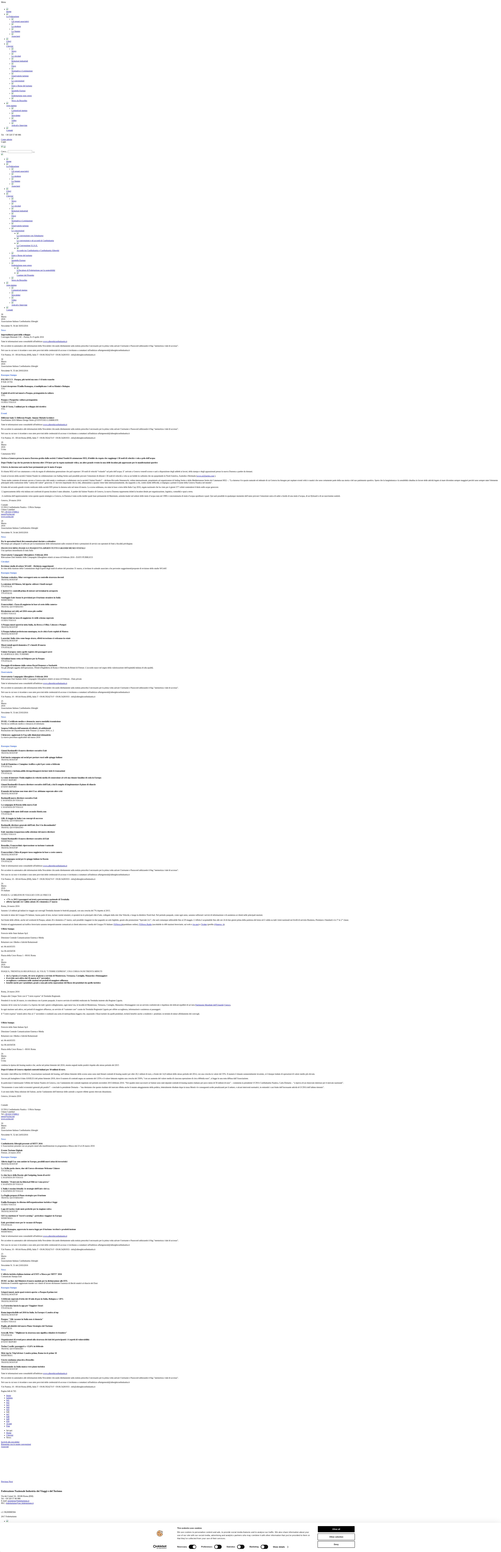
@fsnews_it (219, 924)
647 (7, 1414)
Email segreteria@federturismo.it (15, 137)
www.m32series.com (205, 476)
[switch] (218, 1547)
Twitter (204, 924)
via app (195, 924)
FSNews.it (118, 924)
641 (7, 1400)
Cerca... (4, 151)
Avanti (9, 1424)
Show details (279, 1547)
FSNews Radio (145, 924)
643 (7, 1405)
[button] (5, 1481)
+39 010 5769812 (11, 512)
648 (7, 1417)
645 (7, 1410)
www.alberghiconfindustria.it (55, 341)
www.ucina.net (7, 516)
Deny (336, 1544)
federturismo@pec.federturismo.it (20, 1503)
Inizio (8, 1395)
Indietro (9, 1398)
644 (7, 1407)
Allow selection (336, 1537)
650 (7, 1421)
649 (7, 1419)
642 (7, 1403)
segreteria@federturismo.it (18, 1501)
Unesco (227, 1005)
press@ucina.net (8, 514)
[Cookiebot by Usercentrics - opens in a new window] (159, 1547)
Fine (8, 1426)
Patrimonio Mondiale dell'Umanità (209, 1005)
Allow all (336, 1529)
